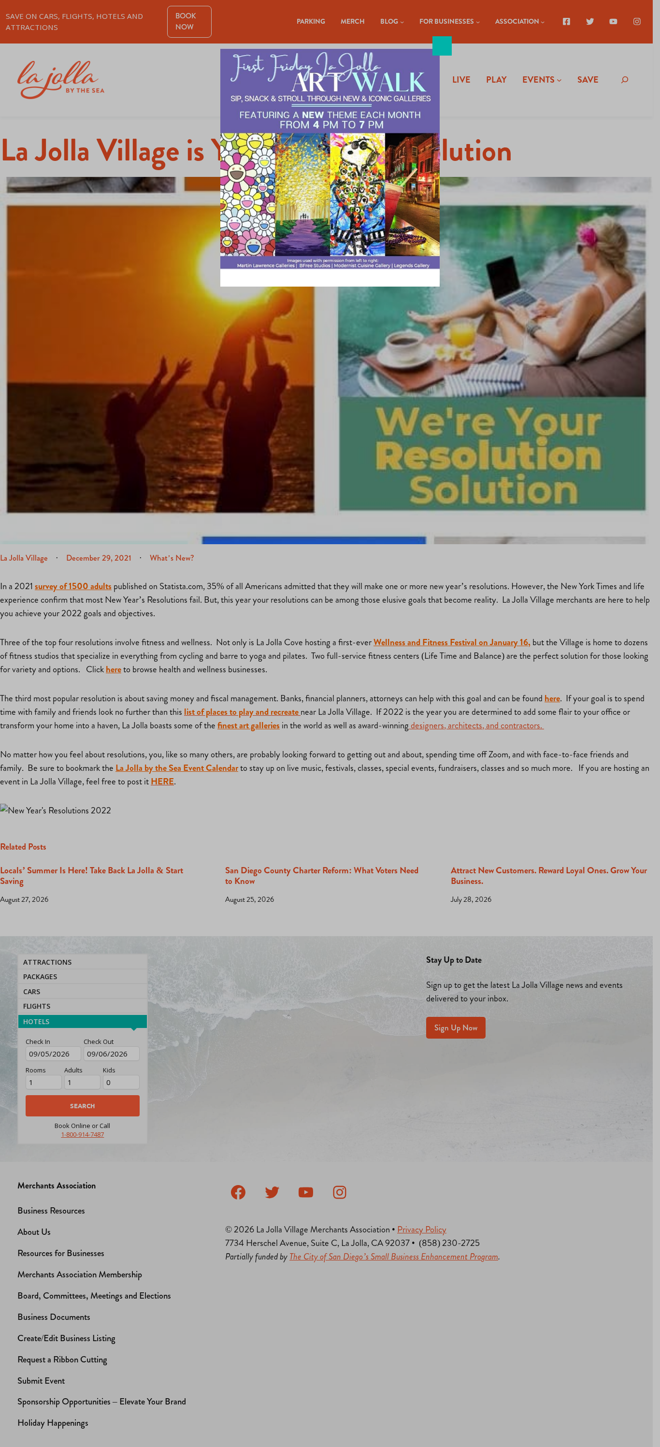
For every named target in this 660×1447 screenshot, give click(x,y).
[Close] (442, 46)
